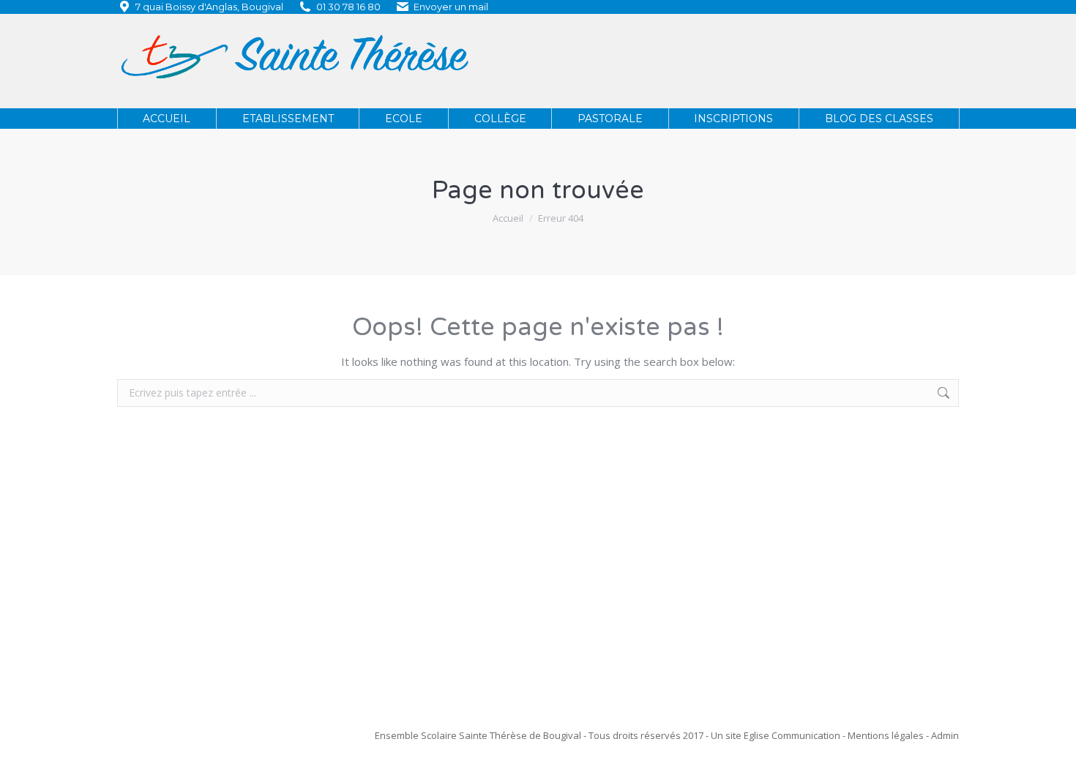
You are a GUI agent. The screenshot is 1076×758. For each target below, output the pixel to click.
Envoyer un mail (451, 6)
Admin (945, 735)
